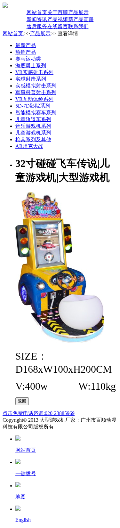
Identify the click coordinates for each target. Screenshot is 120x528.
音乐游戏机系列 (33, 126)
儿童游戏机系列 (33, 132)
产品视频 (57, 19)
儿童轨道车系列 (33, 119)
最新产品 (25, 45)
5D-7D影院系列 (32, 106)
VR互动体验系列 (34, 99)
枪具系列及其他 (33, 139)
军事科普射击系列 (35, 92)
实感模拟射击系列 (35, 85)
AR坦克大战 (29, 146)
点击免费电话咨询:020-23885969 (39, 413)
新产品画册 (81, 19)
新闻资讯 (37, 19)
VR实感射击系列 (34, 72)
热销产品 (25, 52)
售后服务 (37, 26)
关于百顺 (57, 12)
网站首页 (37, 12)
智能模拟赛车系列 (35, 112)
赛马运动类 (28, 58)
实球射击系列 (30, 79)
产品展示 (78, 12)
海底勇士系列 (30, 65)
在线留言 (57, 26)
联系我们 (78, 26)
